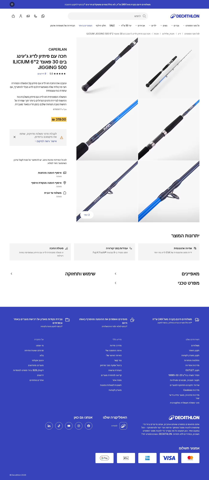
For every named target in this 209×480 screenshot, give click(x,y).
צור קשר (117, 360)
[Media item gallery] (137, 129)
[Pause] (12, 4)
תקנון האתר (194, 350)
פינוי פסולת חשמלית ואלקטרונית (184, 402)
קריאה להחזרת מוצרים (111, 375)
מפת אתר (116, 380)
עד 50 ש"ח (126, 25)
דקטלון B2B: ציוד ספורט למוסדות (28, 370)
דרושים (40, 375)
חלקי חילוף (101, 25)
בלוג (41, 355)
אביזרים (141, 25)
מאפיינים (190, 273)
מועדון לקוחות (115, 390)
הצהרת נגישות (114, 370)
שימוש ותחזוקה (80, 273)
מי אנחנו (40, 345)
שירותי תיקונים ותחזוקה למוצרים (184, 385)
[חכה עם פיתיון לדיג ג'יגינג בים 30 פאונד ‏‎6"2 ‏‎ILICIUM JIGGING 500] (169, 68)
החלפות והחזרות (191, 360)
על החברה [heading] (39, 339)
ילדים (153, 25)
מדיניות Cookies (191, 390)
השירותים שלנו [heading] (192, 339)
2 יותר (87, 214)
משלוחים (195, 345)
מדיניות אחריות (192, 365)
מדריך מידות (115, 345)
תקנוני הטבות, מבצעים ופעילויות (184, 380)
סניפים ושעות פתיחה (33, 350)
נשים (164, 25)
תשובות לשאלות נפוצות (110, 385)
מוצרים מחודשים (36, 365)
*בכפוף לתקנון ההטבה (108, 4)
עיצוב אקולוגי (38, 360)
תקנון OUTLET (192, 370)
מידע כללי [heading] (117, 339)
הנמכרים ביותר (85, 25)
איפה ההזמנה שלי (113, 350)
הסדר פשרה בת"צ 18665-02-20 (183, 375)
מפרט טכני (188, 283)
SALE (112, 25)
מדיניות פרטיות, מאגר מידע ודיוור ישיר (184, 397)
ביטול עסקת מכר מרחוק (110, 365)
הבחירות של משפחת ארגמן (62, 25)
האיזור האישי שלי (114, 355)
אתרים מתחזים (36, 380)
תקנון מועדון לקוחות (190, 355)
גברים (176, 25)
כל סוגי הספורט (192, 25)
